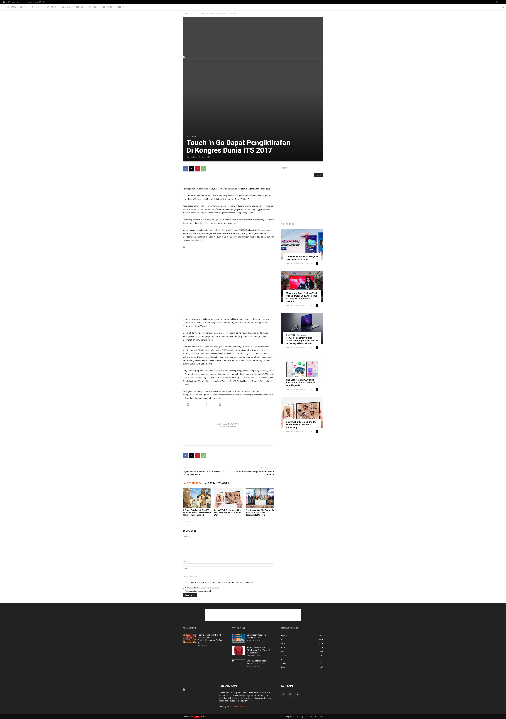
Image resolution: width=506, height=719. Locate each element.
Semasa (194, 136)
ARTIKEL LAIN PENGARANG (217, 483)
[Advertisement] (253, 36)
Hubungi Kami (302, 716)
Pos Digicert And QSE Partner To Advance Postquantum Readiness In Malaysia (260, 512)
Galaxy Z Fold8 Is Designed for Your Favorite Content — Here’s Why (227, 512)
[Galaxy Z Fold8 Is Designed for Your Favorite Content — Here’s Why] (228, 498)
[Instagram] (497, 2)
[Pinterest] (197, 168)
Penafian (313, 716)
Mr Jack (193, 157)
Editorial (280, 716)
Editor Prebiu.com (293, 263)
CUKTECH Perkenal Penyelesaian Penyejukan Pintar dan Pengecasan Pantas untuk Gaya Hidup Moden (302, 339)
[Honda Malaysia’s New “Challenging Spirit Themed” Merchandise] (238, 650)
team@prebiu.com (240, 706)
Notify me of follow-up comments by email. (202, 588)
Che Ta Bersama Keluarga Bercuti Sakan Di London (254, 473)
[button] (503, 7)
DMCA (321, 716)
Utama (185, 13)
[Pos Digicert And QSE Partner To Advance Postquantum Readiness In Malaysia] (260, 498)
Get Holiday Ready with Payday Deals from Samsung (302, 258)
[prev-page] (184, 520)
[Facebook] (493, 2)
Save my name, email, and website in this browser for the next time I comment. (219, 582)
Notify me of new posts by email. (198, 591)
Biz (191, 13)
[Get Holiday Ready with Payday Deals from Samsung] (302, 244)
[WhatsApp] (203, 168)
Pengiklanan (289, 716)
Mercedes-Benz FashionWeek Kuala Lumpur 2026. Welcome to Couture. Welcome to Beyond (301, 297)
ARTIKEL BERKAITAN (193, 483)
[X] (501, 2)
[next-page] (188, 520)
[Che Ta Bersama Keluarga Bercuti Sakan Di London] (238, 664)
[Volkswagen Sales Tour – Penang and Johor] (238, 638)
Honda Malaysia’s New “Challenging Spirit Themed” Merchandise (258, 650)
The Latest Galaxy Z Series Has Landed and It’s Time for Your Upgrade (301, 382)
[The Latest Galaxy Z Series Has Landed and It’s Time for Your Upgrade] (302, 370)
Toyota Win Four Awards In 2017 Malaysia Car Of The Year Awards (204, 473)
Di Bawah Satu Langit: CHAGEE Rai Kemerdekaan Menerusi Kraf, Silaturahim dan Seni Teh (197, 512)
